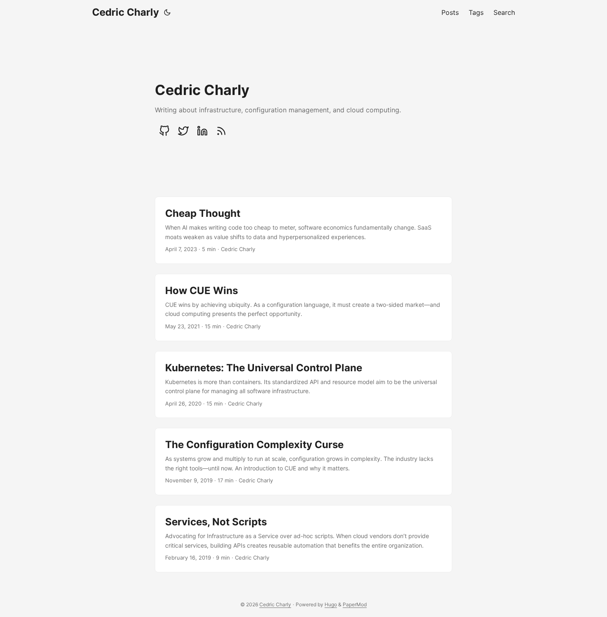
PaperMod (355, 604)
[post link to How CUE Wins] (303, 307)
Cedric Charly (125, 12)
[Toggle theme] (167, 12)
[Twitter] (183, 130)
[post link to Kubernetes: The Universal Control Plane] (303, 384)
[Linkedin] (202, 130)
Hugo (331, 604)
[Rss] (221, 130)
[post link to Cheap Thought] (303, 230)
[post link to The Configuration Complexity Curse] (303, 461)
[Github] (164, 130)
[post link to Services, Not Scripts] (303, 538)
